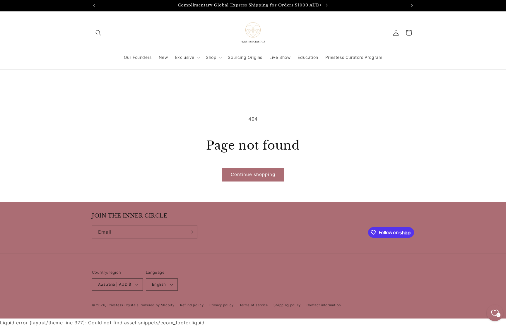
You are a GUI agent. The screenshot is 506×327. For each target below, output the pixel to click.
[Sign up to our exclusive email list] (190, 232)
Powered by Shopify (157, 305)
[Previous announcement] (94, 5)
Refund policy (192, 305)
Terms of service (254, 305)
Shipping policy (287, 305)
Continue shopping (253, 174)
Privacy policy (221, 305)
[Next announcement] (412, 5)
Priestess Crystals (123, 305)
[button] (98, 32)
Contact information (324, 305)
